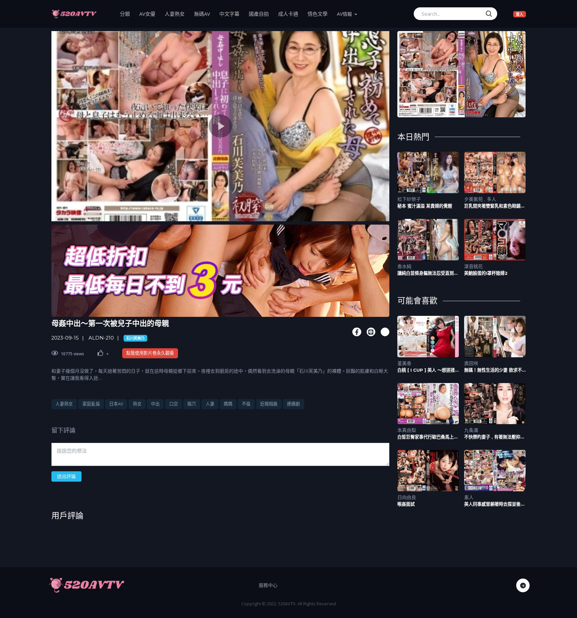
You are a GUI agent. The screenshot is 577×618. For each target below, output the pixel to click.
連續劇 (293, 404)
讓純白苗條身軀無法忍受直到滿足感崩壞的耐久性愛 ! (427, 273)
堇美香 (404, 363)
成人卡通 (290, 13)
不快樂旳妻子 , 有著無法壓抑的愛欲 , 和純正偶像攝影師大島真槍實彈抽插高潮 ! (494, 437)
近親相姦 (268, 404)
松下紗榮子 (409, 199)
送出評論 (66, 476)
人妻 (210, 404)
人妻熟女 (177, 13)
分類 (127, 13)
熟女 (137, 404)
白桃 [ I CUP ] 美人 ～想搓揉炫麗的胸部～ (426, 370)
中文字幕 (231, 13)
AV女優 (149, 13)
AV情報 (344, 14)
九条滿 (471, 430)
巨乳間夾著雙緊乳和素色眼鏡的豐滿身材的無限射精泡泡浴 (494, 206)
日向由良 (406, 497)
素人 (468, 497)
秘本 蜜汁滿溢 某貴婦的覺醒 (424, 206)
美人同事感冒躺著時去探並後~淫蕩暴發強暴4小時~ (493, 504)
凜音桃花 (473, 266)
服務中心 (268, 585)
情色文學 (320, 13)
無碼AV (204, 13)
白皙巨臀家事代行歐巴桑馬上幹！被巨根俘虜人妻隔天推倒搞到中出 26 (427, 437)
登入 (521, 14)
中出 (155, 404)
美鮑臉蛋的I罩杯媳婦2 (486, 273)
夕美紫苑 (474, 199)
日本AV (116, 404)
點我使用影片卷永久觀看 (150, 353)
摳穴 (191, 404)
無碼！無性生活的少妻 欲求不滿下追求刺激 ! (493, 370)
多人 (491, 199)
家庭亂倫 (91, 404)
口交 (173, 404)
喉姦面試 (406, 504)
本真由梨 (406, 430)
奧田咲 (471, 363)
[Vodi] (74, 13)
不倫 (246, 404)
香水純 (404, 266)
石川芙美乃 (135, 338)
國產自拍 (261, 13)
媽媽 (228, 404)
